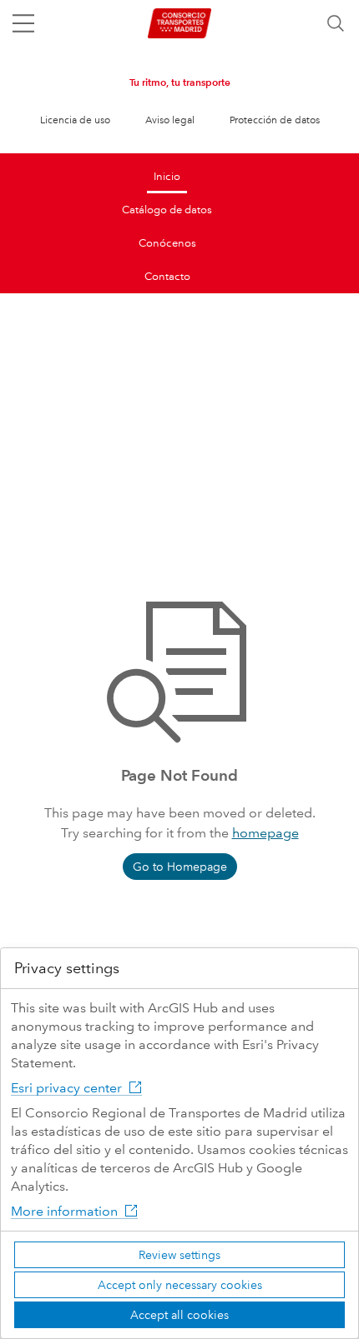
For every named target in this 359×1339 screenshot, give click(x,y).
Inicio (167, 176)
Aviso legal (170, 120)
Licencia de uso (75, 120)
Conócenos (167, 243)
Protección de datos (275, 120)
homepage (265, 833)
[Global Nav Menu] (23, 23)
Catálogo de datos (167, 210)
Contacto (167, 276)
